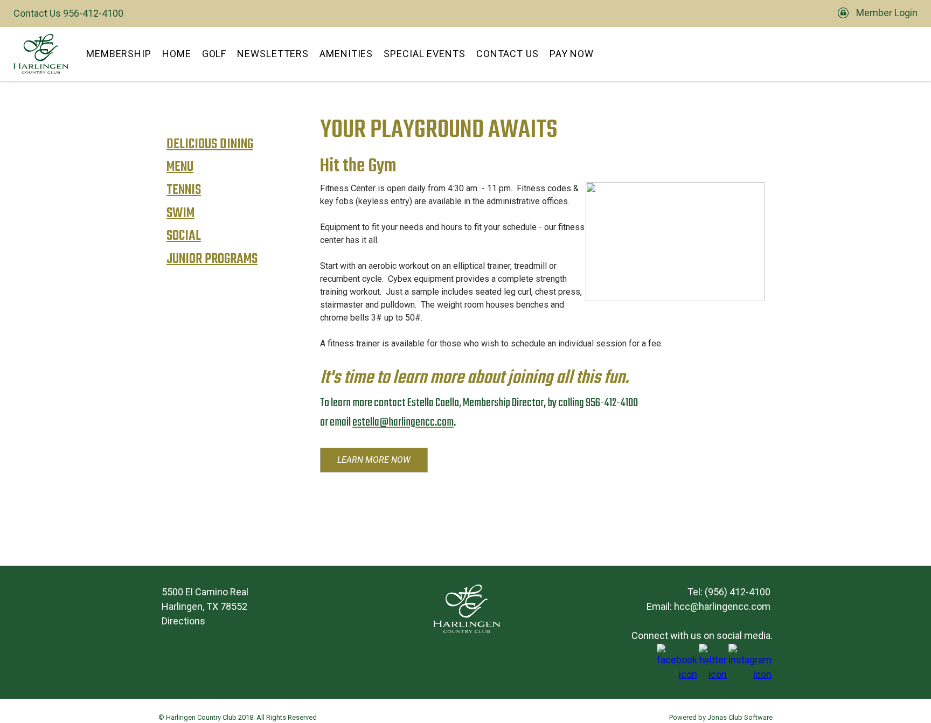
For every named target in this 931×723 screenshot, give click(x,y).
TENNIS (183, 190)
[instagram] (750, 674)
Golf (214, 53)
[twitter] (713, 674)
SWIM (180, 214)
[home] (40, 54)
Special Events (425, 53)
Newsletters (273, 53)
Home (176, 53)
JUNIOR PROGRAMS (212, 259)
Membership (118, 53)
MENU (179, 167)
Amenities (346, 53)
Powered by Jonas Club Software (721, 717)
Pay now (572, 53)
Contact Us (507, 53)
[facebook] (677, 674)
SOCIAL (183, 236)
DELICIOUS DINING (209, 145)
